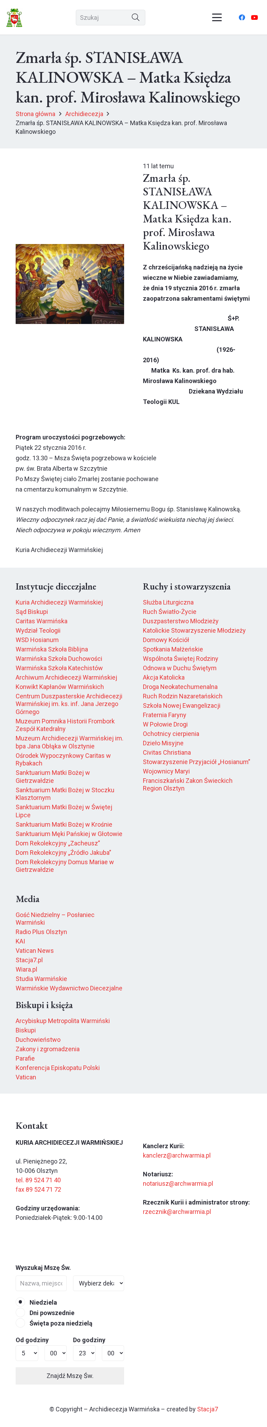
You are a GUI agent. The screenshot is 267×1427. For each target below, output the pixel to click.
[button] (217, 17)
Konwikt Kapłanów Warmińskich (60, 686)
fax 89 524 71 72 (38, 1189)
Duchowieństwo (38, 1039)
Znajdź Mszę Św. (70, 1375)
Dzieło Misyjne (163, 743)
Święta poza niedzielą (60, 1323)
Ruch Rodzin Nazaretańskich (182, 696)
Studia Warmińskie (41, 978)
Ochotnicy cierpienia (171, 733)
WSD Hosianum (37, 639)
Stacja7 (207, 1409)
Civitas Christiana (167, 752)
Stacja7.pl (29, 960)
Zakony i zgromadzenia (48, 1049)
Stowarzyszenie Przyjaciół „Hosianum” (196, 761)
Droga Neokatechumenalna (180, 686)
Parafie (25, 1058)
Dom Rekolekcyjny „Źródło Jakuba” (63, 852)
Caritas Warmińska (41, 621)
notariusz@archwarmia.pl (178, 1183)
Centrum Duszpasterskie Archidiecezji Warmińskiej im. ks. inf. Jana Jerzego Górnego (69, 703)
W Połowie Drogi (165, 724)
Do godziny (89, 1340)
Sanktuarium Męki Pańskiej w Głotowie (69, 833)
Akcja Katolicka (164, 677)
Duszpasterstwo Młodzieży (181, 621)
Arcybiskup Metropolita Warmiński (63, 1020)
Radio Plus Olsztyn (41, 931)
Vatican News (35, 950)
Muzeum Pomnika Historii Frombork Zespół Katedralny (65, 725)
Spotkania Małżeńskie (173, 649)
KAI (20, 941)
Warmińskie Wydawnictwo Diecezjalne (69, 988)
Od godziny (32, 1340)
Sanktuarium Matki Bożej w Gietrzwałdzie (53, 776)
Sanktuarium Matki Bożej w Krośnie (64, 824)
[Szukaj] (135, 17)
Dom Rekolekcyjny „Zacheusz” (58, 843)
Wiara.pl (26, 969)
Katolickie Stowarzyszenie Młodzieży (194, 630)
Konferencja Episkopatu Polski (58, 1067)
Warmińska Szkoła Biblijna (52, 649)
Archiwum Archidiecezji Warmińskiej (66, 677)
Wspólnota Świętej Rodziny (180, 658)
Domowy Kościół (166, 639)
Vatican (26, 1077)
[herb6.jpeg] (14, 17)
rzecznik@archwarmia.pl (177, 1211)
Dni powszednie (51, 1312)
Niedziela (42, 1302)
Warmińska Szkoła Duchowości (59, 658)
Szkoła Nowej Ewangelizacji (181, 705)
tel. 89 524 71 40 (38, 1180)
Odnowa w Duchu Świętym (180, 668)
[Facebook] (242, 17)
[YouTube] (254, 17)
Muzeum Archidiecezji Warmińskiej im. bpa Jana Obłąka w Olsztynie (69, 742)
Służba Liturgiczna (168, 602)
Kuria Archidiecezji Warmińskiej (59, 602)
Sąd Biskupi (32, 611)
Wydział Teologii (38, 630)
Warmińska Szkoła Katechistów (59, 668)
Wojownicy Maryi (166, 771)
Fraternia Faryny (164, 715)
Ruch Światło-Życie (169, 611)
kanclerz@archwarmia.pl (177, 1155)
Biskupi (26, 1030)
